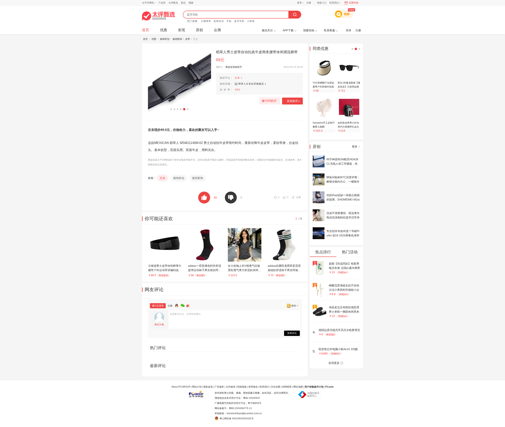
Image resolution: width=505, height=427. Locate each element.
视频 (191, 2)
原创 (199, 30)
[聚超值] (158, 16)
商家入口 (321, 2)
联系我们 (264, 386)
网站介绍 (197, 386)
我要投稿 (353, 2)
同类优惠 (320, 48)
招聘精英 (287, 386)
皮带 (187, 39)
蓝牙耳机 (239, 21)
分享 (298, 197)
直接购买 (292, 101)
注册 (308, 2)
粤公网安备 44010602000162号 (237, 418)
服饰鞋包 (164, 39)
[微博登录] (189, 305)
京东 (237, 77)
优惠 (163, 30)
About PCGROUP (180, 386)
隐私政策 (208, 386)
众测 (217, 30)
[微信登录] (183, 305)
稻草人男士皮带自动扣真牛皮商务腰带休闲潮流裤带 (257, 52)
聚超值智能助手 (233, 67)
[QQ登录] (178, 305)
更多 (356, 146)
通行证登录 (158, 305)
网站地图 (298, 386)
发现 (181, 30)
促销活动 (219, 21)
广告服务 (219, 386)
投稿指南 (242, 386)
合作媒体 (230, 386)
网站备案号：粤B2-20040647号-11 (233, 408)
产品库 (162, 2)
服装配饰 (177, 39)
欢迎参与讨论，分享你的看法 (185, 314)
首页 (145, 30)
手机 (229, 21)
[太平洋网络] (196, 393)
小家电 (251, 21)
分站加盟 (275, 386)
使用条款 (253, 386)
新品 (183, 2)
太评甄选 (173, 2)
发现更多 (333, 363)
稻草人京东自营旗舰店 (251, 83)
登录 (299, 2)
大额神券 (206, 21)
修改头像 (159, 324)
